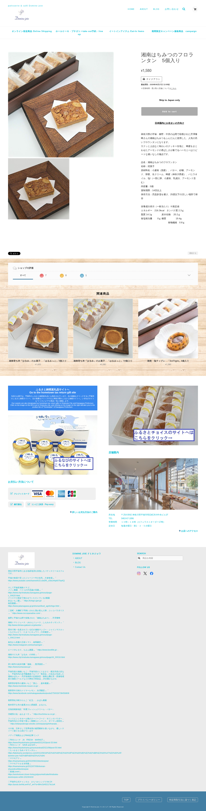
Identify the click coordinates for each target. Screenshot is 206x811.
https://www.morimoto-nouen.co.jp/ (23, 686)
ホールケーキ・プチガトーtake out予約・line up (79, 33)
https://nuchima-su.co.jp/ (44, 714)
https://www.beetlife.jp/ (47, 650)
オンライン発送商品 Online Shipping (32, 31)
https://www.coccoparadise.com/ (26, 613)
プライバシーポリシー (149, 799)
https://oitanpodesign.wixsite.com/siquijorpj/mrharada (33, 724)
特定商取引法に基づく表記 (182, 799)
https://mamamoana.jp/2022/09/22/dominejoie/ (28, 761)
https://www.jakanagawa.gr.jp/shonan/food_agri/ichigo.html (33, 606)
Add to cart (169, 111)
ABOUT (144, 9)
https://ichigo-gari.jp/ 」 (34, 601)
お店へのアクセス (189, 531)
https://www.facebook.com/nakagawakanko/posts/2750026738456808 (38, 693)
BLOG (156, 9)
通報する (192, 253)
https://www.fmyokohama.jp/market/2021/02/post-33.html (32, 742)
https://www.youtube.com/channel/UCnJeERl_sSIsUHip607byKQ (36, 581)
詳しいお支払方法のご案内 (84, 512)
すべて (23, 275)
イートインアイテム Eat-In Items (126, 31)
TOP (126, 799)
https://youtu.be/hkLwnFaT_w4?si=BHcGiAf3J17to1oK (31, 784)
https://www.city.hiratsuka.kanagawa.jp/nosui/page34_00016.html (36, 657)
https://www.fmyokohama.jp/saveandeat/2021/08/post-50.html (34, 748)
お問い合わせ (172, 9)
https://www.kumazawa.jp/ (19, 667)
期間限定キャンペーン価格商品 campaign (174, 31)
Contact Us (80, 567)
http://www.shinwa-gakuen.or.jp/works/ (24, 625)
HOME (131, 9)
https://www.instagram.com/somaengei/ (25, 645)
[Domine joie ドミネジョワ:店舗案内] (153, 484)
